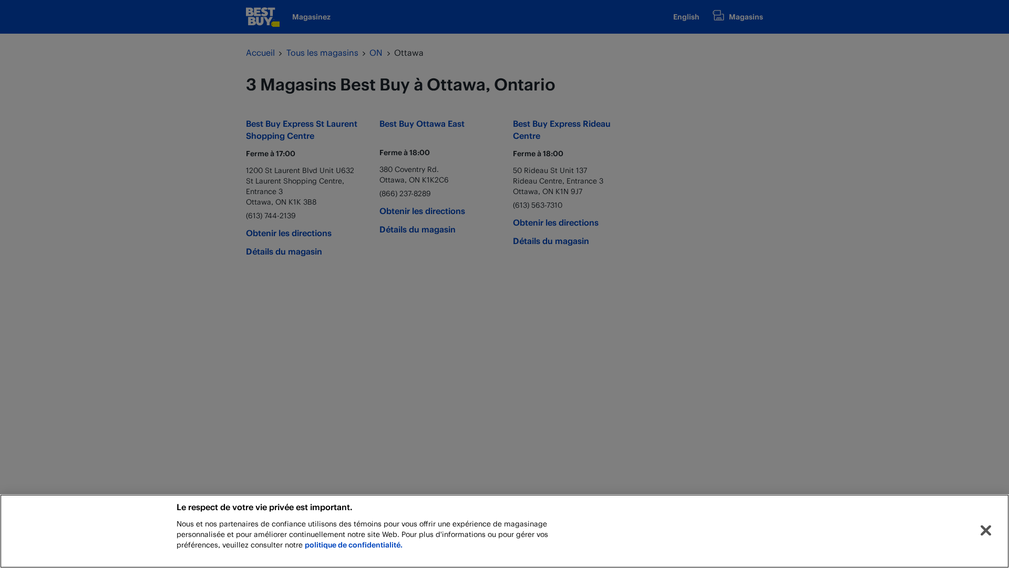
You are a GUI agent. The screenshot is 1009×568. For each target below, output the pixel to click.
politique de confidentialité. (354, 544)
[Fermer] (985, 530)
